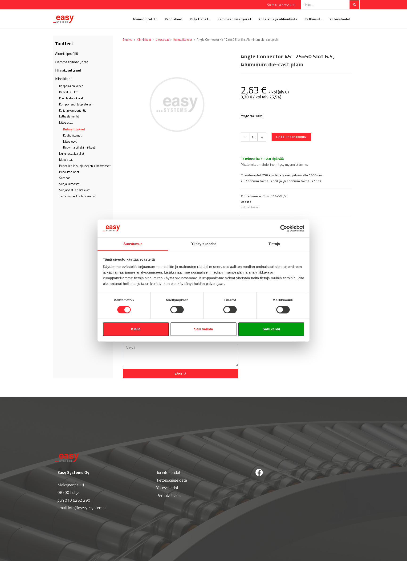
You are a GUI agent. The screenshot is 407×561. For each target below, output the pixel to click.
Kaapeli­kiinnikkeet (71, 86)
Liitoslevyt (70, 141)
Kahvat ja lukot (68, 92)
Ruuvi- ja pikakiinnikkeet (79, 147)
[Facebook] (259, 472)
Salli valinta (203, 329)
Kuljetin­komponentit (72, 110)
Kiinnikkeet (63, 78)
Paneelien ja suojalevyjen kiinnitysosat (84, 165)
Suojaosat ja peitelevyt (74, 190)
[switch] (177, 309)
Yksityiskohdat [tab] (203, 244)
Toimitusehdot (168, 472)
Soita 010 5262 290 (281, 4)
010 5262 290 (77, 500)
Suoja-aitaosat (69, 184)
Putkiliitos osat (69, 172)
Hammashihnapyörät (71, 62)
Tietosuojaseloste (171, 480)
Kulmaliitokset (74, 129)
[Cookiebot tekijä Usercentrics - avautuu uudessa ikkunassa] (283, 228)
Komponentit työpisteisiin (76, 104)
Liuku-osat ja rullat (71, 153)
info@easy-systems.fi (87, 507)
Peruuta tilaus (168, 495)
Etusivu (127, 39)
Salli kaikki (271, 329)
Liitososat (66, 122)
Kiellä (135, 329)
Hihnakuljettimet (68, 70)
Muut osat (66, 159)
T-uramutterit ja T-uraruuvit (77, 196)
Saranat (64, 177)
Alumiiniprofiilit (66, 53)
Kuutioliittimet (72, 135)
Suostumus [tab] (132, 244)
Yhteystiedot (167, 487)
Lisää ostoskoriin (291, 137)
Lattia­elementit (69, 116)
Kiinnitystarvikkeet (71, 98)
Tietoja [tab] (274, 244)
